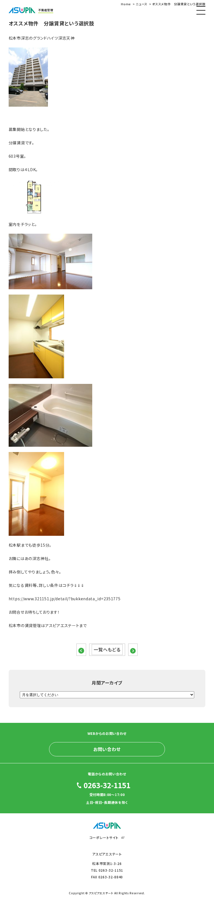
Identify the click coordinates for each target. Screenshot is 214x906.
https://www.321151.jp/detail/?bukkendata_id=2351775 (65, 598)
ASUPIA (107, 825)
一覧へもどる (107, 649)
